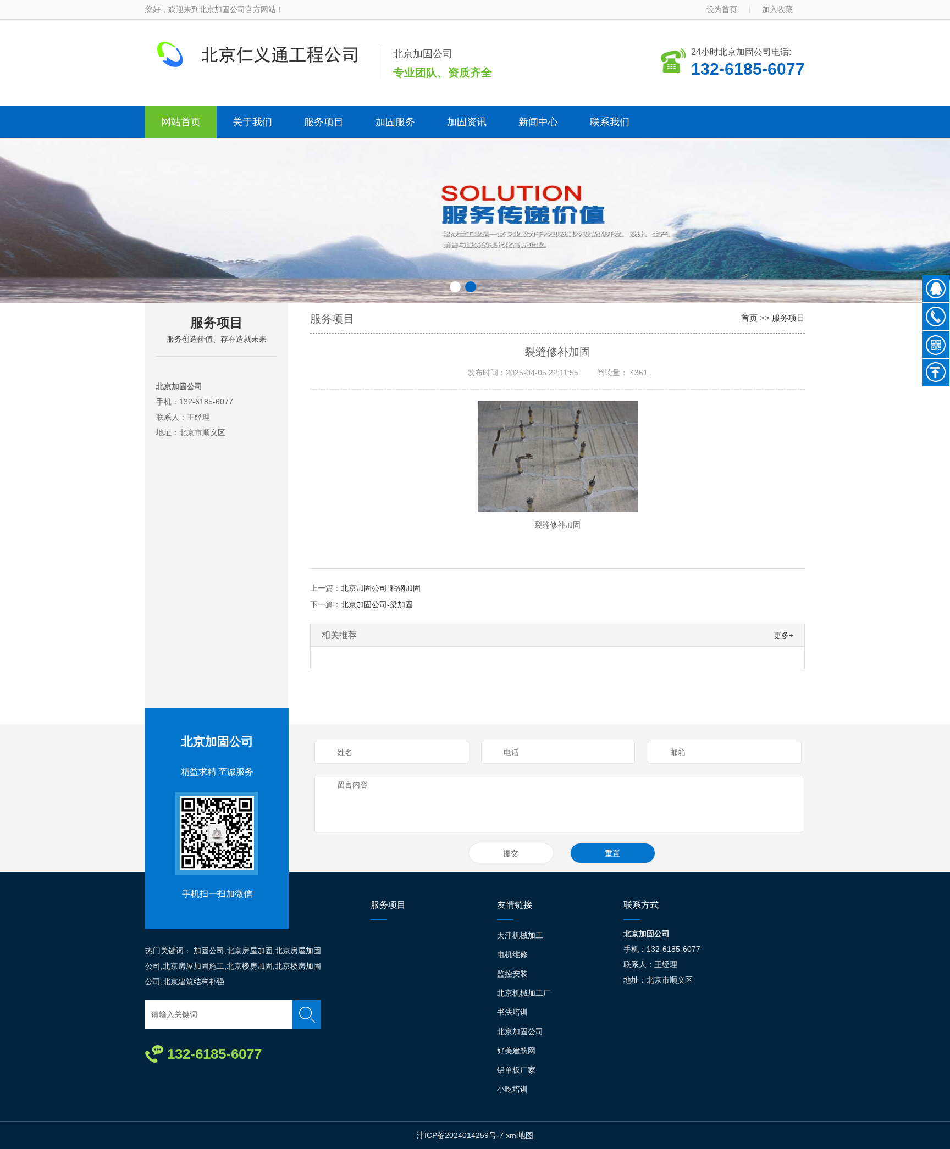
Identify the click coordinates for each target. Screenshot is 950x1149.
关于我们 (252, 121)
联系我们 (609, 121)
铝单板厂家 (516, 1069)
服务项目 (324, 121)
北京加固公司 (217, 741)
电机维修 (512, 954)
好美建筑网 (516, 1050)
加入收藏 (777, 9)
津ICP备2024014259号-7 (460, 1135)
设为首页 (721, 9)
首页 (749, 318)
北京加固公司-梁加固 (377, 604)
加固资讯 (467, 121)
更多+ (783, 635)
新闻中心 (538, 121)
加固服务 (395, 121)
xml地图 (519, 1135)
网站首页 (181, 121)
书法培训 (512, 1012)
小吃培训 (512, 1089)
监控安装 (512, 973)
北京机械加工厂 (524, 993)
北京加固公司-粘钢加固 (381, 588)
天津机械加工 (520, 935)
